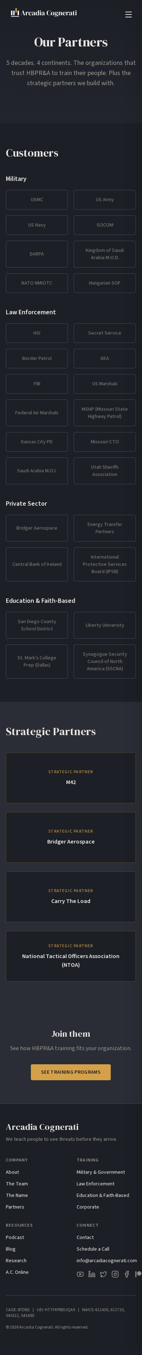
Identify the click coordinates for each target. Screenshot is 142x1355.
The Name (17, 1195)
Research (16, 1260)
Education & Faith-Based (103, 1195)
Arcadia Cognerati (42, 1127)
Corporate (88, 1207)
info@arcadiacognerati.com (107, 1260)
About (12, 1172)
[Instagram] (115, 1274)
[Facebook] (126, 1274)
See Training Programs (71, 1072)
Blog (11, 1249)
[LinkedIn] (92, 1274)
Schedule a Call (93, 1249)
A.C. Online (17, 1272)
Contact (85, 1237)
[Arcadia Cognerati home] (44, 14)
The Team (17, 1184)
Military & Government (101, 1172)
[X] (103, 1274)
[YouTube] (80, 1274)
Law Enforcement (95, 1184)
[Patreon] (138, 1274)
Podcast (15, 1237)
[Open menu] (128, 14)
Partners (15, 1207)
